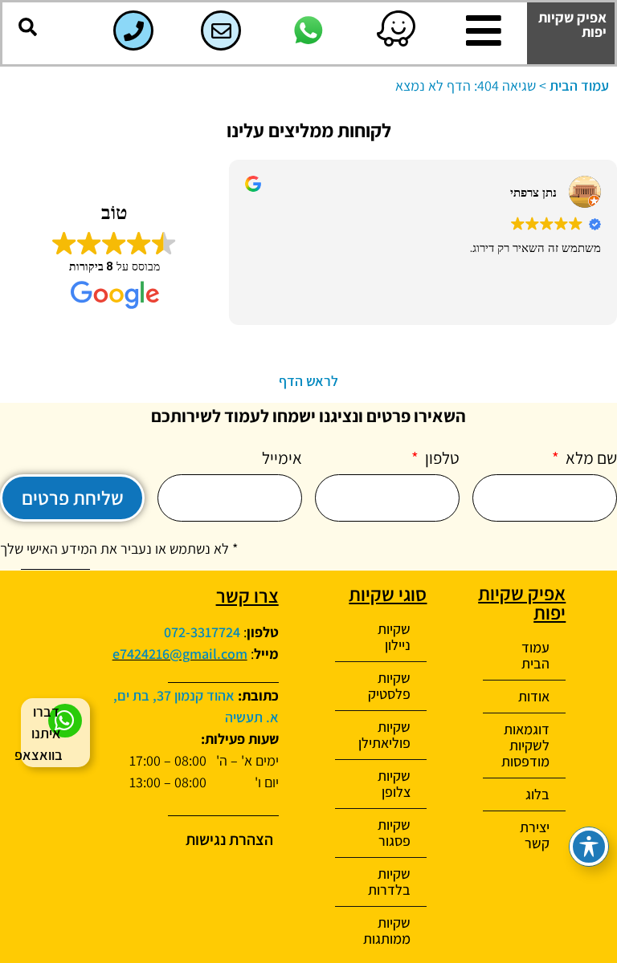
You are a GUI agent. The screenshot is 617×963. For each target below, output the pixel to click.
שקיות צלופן (394, 783)
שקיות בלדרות (389, 881)
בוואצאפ (38, 755)
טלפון (441, 459)
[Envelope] (221, 30)
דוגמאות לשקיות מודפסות (525, 745)
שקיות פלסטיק (389, 685)
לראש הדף (308, 381)
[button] (27, 27)
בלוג (537, 794)
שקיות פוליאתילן (384, 734)
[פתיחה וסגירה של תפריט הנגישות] (589, 846)
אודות (534, 696)
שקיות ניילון (394, 637)
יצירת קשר (535, 835)
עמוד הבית (579, 85)
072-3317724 (202, 632)
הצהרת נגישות (229, 839)
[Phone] (133, 30)
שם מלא (589, 459)
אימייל (282, 459)
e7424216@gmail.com (179, 653)
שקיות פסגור (394, 832)
